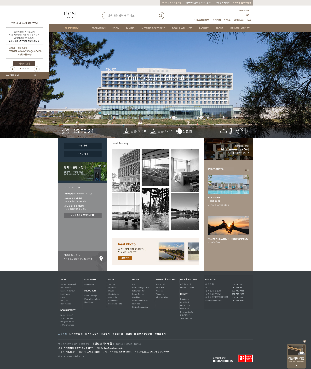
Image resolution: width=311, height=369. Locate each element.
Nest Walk (184, 309)
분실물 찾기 (160, 334)
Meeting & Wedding (165, 279)
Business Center (187, 312)
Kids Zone (184, 299)
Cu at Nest (184, 302)
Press (62, 297)
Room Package (90, 296)
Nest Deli (136, 304)
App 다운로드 (206, 3)
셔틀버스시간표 (191, 3)
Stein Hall (160, 288)
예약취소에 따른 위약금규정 (139, 334)
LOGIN (164, 3)
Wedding (160, 294)
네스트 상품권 (91, 334)
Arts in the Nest (67, 318)
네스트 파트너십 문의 (68, 344)
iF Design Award (67, 325)
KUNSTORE (185, 315)
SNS (247, 15)
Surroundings (186, 318)
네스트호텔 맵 (76, 334)
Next (37, 69)
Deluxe (111, 291)
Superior (112, 288)
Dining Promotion (92, 299)
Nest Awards (65, 304)
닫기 (36, 75)
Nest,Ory (64, 301)
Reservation (90, 279)
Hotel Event (89, 302)
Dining (135, 279)
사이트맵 (62, 334)
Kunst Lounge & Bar (140, 288)
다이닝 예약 (83, 154)
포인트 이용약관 (133, 344)
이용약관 (119, 344)
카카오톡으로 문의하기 (81, 215)
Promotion (90, 291)
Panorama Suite (115, 304)
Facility (184, 294)
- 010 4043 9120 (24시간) (75, 207)
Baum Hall (160, 284)
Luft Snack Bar (138, 291)
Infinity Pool (185, 284)
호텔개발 (85, 344)
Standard (112, 284)
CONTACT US (210, 279)
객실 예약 (83, 146)
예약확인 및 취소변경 (242, 3)
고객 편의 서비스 (222, 3)
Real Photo (65, 294)
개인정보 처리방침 (102, 344)
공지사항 (217, 20)
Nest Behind (65, 288)
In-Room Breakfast (140, 301)
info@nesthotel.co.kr (113, 348)
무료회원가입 (175, 3)
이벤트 (227, 20)
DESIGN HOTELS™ (67, 310)
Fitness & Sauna (187, 288)
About (63, 279)
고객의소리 (239, 20)
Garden (159, 291)
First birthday (162, 297)
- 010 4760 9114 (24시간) (75, 200)
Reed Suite (112, 297)
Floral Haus (185, 305)
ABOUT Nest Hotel (68, 284)
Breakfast (136, 297)
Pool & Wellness (188, 279)
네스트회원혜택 (202, 20)
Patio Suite (112, 301)
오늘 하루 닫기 (12, 75)
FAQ (249, 20)
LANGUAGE (244, 11)
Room (111, 279)
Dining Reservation (140, 307)
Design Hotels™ (66, 315)
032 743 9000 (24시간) (78, 194)
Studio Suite (113, 294)
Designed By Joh (67, 322)
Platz (134, 284)
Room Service (138, 294)
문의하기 (105, 334)
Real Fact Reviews (67, 291)
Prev (12, 69)
